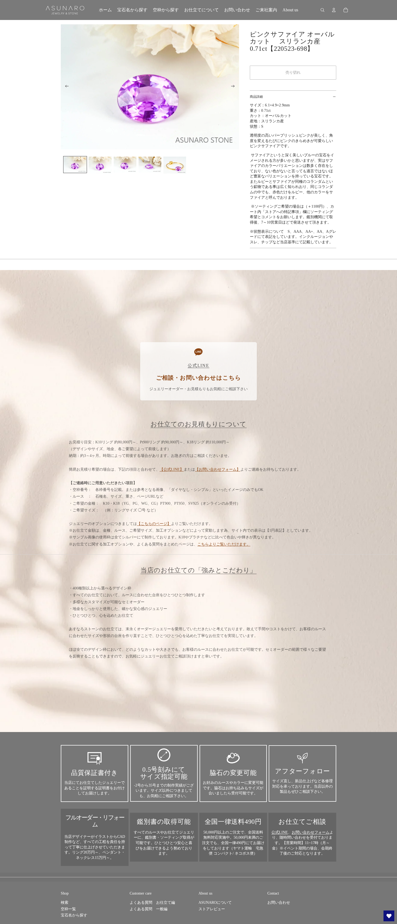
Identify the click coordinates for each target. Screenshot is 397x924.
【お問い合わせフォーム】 (217, 469)
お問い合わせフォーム (310, 832)
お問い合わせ (278, 903)
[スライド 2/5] (100, 165)
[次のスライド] (234, 87)
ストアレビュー (211, 909)
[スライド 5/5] (174, 165)
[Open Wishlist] (388, 915)
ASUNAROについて (215, 903)
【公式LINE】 (172, 469)
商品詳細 (256, 97)
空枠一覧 (68, 909)
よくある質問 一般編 (148, 909)
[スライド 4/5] (150, 165)
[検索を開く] (322, 10)
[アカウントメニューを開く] (334, 10)
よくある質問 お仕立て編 (152, 903)
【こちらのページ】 (154, 524)
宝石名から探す (74, 915)
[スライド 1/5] (75, 165)
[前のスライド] (65, 87)
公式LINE (279, 832)
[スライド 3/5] (125, 165)
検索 (64, 903)
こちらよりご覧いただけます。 (223, 544)
